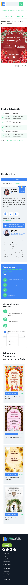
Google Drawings (7, 564)
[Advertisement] (14, 89)
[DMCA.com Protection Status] (7, 545)
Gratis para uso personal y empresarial (14, 140)
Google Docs (6, 553)
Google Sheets (7, 558)
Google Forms (7, 561)
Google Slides (7, 556)
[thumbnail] (14, 378)
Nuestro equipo (7, 579)
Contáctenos (6, 571)
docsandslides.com (7, 220)
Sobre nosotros (7, 568)
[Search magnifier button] (21, 4)
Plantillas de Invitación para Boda (12, 393)
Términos (6, 576)
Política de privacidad (8, 574)
